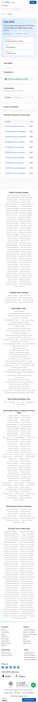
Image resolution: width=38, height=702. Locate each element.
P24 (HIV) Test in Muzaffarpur (28, 577)
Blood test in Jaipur (12, 230)
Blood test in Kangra (25, 236)
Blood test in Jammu (11, 232)
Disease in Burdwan (26, 426)
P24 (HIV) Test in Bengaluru (12, 594)
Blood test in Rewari (25, 271)
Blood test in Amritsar (25, 200)
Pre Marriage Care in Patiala (26, 302)
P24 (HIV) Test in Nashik (11, 581)
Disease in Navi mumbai (13, 476)
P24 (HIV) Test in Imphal (11, 607)
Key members (5, 632)
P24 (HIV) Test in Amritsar (11, 562)
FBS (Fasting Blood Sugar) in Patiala (19, 322)
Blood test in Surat (13, 279)
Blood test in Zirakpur (19, 286)
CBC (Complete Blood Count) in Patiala (19, 354)
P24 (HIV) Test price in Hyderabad (15, 136)
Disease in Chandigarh (13, 428)
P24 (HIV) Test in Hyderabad (26, 555)
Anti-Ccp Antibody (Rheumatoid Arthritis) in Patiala (19, 361)
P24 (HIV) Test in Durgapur (27, 544)
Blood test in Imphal (26, 225)
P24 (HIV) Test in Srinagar (12, 592)
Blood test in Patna (25, 264)
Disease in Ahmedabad (13, 418)
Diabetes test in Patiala (26, 509)
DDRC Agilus (5, 639)
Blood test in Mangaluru (26, 245)
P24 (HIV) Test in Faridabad (27, 546)
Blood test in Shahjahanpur (13, 275)
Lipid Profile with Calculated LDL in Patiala (19, 379)
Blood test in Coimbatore (12, 210)
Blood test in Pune (26, 266)
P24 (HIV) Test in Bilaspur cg (11, 613)
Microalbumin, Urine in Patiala (11, 365)
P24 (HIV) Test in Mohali (26, 575)
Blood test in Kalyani (12, 236)
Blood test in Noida (12, 262)
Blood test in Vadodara (25, 282)
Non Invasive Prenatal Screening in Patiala (19, 388)
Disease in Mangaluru (12, 463)
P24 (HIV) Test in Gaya (11, 549)
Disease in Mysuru (13, 472)
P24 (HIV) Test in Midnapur (19, 618)
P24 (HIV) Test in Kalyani (26, 566)
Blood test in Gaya (12, 217)
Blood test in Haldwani (12, 223)
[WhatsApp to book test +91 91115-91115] (33, 685)
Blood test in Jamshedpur (25, 232)
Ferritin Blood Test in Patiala (11, 320)
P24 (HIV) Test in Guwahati (11, 553)
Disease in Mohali (12, 467)
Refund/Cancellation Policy (19, 696)
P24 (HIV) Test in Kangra (27, 603)
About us (4, 630)
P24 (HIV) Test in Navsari (26, 581)
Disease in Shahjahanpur (25, 489)
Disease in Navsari (26, 476)
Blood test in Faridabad (26, 215)
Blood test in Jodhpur (12, 234)
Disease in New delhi (13, 478)
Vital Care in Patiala (12, 295)
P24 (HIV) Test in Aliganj (28, 536)
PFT (14, 404)
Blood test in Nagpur (11, 256)
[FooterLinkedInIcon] (14, 667)
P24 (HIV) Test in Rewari (26, 605)
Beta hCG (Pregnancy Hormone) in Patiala (19, 315)
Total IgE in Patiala (7, 390)
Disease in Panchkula (13, 480)
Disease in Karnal (7, 456)
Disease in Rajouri (19, 485)
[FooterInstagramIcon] (6, 667)
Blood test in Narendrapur (25, 256)
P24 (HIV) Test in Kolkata (26, 568)
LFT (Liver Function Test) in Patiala (19, 318)
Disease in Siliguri (24, 491)
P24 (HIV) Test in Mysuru (11, 579)
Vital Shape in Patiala (28, 300)
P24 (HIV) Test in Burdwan (11, 538)
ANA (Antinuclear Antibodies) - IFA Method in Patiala (19, 335)
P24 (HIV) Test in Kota (11, 570)
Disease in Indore (24, 446)
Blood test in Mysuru (26, 254)
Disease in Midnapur (25, 465)
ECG (18, 402)
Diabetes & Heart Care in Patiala (12, 300)
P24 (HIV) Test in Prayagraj (11, 544)
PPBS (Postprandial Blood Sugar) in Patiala (19, 324)
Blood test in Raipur (13, 269)
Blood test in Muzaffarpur (12, 254)
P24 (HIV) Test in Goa (10, 598)
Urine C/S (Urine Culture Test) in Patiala (19, 350)
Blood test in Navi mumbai (25, 258)
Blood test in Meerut (26, 247)
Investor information (30, 659)
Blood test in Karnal (13, 238)
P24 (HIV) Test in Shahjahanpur (27, 542)
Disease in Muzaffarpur (25, 469)
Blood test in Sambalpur (25, 273)
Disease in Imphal (13, 446)
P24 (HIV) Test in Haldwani (27, 553)
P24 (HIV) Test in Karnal (11, 568)
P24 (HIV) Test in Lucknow (26, 570)
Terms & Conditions (28, 693)
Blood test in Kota (25, 241)
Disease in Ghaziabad (19, 437)
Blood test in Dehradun (12, 212)
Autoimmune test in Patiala (12, 520)
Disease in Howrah (12, 444)
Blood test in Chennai (26, 208)
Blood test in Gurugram (12, 221)
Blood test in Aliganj (27, 197)
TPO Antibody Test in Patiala (27, 339)
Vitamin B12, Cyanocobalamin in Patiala (19, 352)
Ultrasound (12, 402)
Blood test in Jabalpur (25, 228)
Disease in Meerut (12, 465)
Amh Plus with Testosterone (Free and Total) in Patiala (19, 382)
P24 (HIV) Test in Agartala (26, 600)
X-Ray (5, 402)
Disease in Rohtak (25, 487)
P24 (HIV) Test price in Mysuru (14, 163)
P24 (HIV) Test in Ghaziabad (26, 549)
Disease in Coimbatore (13, 431)
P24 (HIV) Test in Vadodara (11, 596)
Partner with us (6, 653)
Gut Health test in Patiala (25, 515)
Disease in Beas (25, 422)
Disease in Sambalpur (11, 489)
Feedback (26, 636)
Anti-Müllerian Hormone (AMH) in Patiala (24, 390)
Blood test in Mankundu (13, 247)
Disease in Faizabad (12, 435)
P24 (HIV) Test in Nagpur (26, 579)
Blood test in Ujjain (12, 282)
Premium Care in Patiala (25, 297)
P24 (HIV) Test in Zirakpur (10, 542)
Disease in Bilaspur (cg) (13, 426)
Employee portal (29, 653)
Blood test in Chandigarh (12, 208)
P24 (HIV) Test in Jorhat (11, 566)
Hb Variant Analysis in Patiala (10, 339)
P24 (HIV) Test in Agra (11, 605)
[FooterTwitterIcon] (18, 667)
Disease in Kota (13, 459)
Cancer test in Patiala (27, 520)
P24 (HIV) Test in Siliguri (26, 590)
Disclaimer (17, 693)
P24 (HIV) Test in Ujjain (27, 594)
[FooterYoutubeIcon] (2, 667)
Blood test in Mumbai (26, 251)
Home (3, 14)
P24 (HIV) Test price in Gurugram (15, 131)
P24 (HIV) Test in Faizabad (11, 546)
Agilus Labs (26, 643)
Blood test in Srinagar (25, 277)
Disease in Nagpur (25, 472)
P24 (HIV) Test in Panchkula (12, 585)
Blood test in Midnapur (13, 249)
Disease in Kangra (30, 454)
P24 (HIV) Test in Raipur (26, 587)
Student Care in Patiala (11, 302)
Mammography (21, 404)
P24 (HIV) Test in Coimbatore (26, 531)
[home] (10, 2)
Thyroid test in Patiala (12, 509)
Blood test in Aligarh (12, 200)
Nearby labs (27, 641)
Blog (24, 639)
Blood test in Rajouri (25, 269)
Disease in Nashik (26, 474)
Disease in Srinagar (8, 493)
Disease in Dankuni (26, 431)
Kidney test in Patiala (25, 513)
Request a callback (29, 632)
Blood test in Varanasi (11, 284)
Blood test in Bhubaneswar (26, 204)
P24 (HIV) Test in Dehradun (12, 540)
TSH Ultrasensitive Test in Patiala (19, 333)
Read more (6, 30)
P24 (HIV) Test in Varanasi (27, 596)
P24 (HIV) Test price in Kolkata (14, 147)
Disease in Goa (31, 437)
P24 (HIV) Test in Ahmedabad (27, 609)
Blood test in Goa (11, 219)
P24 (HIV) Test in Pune (12, 587)
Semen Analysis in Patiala (19, 348)
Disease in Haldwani (25, 441)
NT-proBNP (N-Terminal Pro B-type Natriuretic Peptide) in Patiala (19, 372)
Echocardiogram (30, 402)
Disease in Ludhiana (12, 461)
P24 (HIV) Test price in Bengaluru (15, 173)
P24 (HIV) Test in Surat (27, 592)
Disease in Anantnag (13, 422)
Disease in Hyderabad (25, 444)
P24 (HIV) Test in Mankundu (11, 533)
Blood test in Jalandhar (25, 230)
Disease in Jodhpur (26, 452)
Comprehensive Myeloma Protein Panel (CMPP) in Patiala (19, 392)
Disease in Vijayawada (25, 497)
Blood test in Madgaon (12, 245)
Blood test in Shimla (27, 275)
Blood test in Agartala (13, 195)
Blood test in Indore (12, 228)
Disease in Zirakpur (19, 500)
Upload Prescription (29, 630)
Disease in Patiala (25, 480)
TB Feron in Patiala (19, 377)
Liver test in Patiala (12, 515)
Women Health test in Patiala (10, 518)
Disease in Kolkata (30, 456)
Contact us (4, 636)
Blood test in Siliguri (12, 277)
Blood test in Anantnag (13, 202)
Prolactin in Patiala (19, 311)
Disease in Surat (19, 493)
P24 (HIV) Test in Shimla (11, 590)
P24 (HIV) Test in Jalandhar (26, 559)
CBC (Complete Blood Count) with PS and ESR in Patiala (19, 363)
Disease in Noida (25, 478)
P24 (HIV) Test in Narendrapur (12, 536)
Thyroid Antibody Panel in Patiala (11, 343)
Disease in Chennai (26, 428)
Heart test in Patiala (13, 511)
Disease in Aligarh (13, 420)
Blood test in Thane (25, 279)
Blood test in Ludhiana (26, 243)
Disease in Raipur (7, 485)
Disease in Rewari (13, 487)
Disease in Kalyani (19, 454)
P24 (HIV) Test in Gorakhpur (11, 551)
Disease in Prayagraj (19, 482)
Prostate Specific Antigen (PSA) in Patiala (19, 313)
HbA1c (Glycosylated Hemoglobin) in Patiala (19, 328)
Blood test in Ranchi (13, 271)
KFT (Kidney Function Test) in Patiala (19, 346)
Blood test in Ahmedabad (12, 197)
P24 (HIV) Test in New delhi (12, 583)
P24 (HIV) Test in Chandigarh (27, 616)
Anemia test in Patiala (19, 522)
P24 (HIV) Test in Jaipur (11, 559)
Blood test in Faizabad (12, 215)
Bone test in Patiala (25, 511)
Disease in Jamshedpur (13, 452)
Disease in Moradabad (25, 467)
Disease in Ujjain (12, 495)
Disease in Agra (25, 415)
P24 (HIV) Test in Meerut (11, 575)
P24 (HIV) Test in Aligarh (27, 540)
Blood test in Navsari (12, 260)
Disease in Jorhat (7, 454)
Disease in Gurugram (25, 439)
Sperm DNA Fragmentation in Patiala (19, 386)
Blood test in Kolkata (13, 241)
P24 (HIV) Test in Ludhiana (11, 572)
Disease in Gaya (7, 437)
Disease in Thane (30, 493)
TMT (22, 402)
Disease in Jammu (25, 450)
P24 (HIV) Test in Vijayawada (25, 598)
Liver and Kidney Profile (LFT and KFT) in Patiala (19, 369)
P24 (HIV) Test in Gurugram (27, 551)
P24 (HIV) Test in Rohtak (28, 611)
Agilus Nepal (5, 641)
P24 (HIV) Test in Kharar (26, 607)
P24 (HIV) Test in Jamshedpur (11, 564)
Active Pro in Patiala (12, 297)
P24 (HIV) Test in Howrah (10, 555)
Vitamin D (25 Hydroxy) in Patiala (19, 356)
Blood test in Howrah (26, 223)
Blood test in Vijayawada (25, 284)
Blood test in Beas (26, 202)
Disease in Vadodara (24, 495)
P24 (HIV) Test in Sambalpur (11, 603)
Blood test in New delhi (26, 260)
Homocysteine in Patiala (29, 343)
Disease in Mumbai (12, 469)
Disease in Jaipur (25, 448)
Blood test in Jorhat (26, 234)
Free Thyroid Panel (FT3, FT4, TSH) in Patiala (19, 337)
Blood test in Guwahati (26, 221)
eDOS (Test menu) (29, 655)
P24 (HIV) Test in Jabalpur (26, 557)
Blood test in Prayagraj (13, 266)
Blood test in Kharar (25, 238)
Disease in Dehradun (12, 433)
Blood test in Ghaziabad (25, 217)
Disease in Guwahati (12, 441)
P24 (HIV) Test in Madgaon (27, 572)
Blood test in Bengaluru (11, 204)
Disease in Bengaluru (11, 424)
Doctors (3, 634)
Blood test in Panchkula (25, 262)
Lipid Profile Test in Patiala (28, 365)
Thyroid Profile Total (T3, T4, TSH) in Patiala (19, 359)
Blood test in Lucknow (12, 243)
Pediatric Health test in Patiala (27, 518)
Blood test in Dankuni (26, 210)
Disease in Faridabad (25, 435)
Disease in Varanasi (12, 497)
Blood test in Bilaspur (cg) (12, 206)
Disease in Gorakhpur (12, 439)
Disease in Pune (31, 482)
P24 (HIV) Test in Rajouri (27, 533)
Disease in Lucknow (24, 459)
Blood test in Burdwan (27, 206)
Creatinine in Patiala (19, 326)
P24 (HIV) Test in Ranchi (27, 613)
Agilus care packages (30, 634)
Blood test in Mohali (26, 249)
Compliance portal (29, 657)
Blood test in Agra (25, 195)
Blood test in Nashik (11, 258)
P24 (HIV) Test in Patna (27, 585)
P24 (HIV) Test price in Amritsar (14, 142)
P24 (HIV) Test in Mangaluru (10, 609)
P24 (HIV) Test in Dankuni (27, 538)
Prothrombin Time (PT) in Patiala (19, 341)
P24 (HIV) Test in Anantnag (10, 616)
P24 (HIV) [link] (9, 14)
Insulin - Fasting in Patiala (27, 320)
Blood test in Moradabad (12, 251)
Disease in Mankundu (25, 463)
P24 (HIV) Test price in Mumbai (14, 157)
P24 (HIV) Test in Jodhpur (28, 564)
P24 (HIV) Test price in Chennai (15, 126)
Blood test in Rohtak (12, 273)
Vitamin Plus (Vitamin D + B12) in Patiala (19, 384)
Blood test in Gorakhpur (24, 219)
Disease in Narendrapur (13, 474)
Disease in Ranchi (30, 485)
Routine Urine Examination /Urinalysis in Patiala (19, 331)
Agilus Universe (6, 643)
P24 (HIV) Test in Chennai (10, 531)
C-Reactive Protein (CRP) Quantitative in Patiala (19, 375)
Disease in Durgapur (25, 433)
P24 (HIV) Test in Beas (11, 600)
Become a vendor (6, 655)
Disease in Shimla (13, 491)
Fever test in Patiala (12, 513)
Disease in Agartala (14, 415)
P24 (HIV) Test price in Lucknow (15, 152)
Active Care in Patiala (25, 295)
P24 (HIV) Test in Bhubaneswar (12, 611)
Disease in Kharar (18, 456)
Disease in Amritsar (25, 420)
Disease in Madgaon (25, 461)
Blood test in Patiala (13, 264)
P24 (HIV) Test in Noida (27, 583)
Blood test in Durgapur (26, 212)
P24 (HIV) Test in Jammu (27, 562)
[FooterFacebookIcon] (10, 667)
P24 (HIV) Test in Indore (11, 557)
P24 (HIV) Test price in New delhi (15, 168)
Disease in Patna (7, 482)
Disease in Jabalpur (13, 448)
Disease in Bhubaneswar (25, 424)
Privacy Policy (8, 693)
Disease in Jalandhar (13, 450)
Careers (3, 645)
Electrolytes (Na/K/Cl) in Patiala (19, 367)
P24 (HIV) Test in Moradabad (10, 577)
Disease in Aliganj (26, 418)
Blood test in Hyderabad (12, 225)
